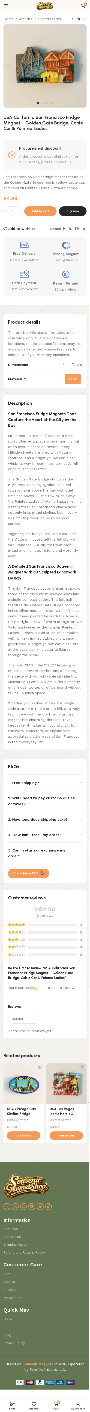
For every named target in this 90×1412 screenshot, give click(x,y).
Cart (6, 1274)
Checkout (10, 1289)
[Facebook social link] (64, 228)
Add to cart (40, 211)
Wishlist (9, 1282)
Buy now (72, 211)
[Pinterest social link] (76, 228)
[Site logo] (45, 5)
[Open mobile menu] (5, 5)
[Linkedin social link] (83, 228)
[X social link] (70, 228)
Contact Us (12, 1237)
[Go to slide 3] (47, 103)
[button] (8, 66)
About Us (10, 1229)
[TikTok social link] (48, 1206)
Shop (7, 1327)
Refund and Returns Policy (24, 1252)
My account (12, 1298)
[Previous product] (72, 19)
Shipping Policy (15, 1244)
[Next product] (84, 19)
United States (49, 19)
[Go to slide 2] (43, 103)
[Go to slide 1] (38, 103)
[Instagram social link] (23, 1206)
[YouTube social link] (31, 1206)
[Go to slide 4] (52, 103)
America (26, 19)
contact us (62, 162)
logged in (37, 988)
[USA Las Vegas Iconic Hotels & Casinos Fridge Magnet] (66, 1083)
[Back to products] (78, 19)
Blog (7, 1335)
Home (8, 19)
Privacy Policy (14, 1343)
